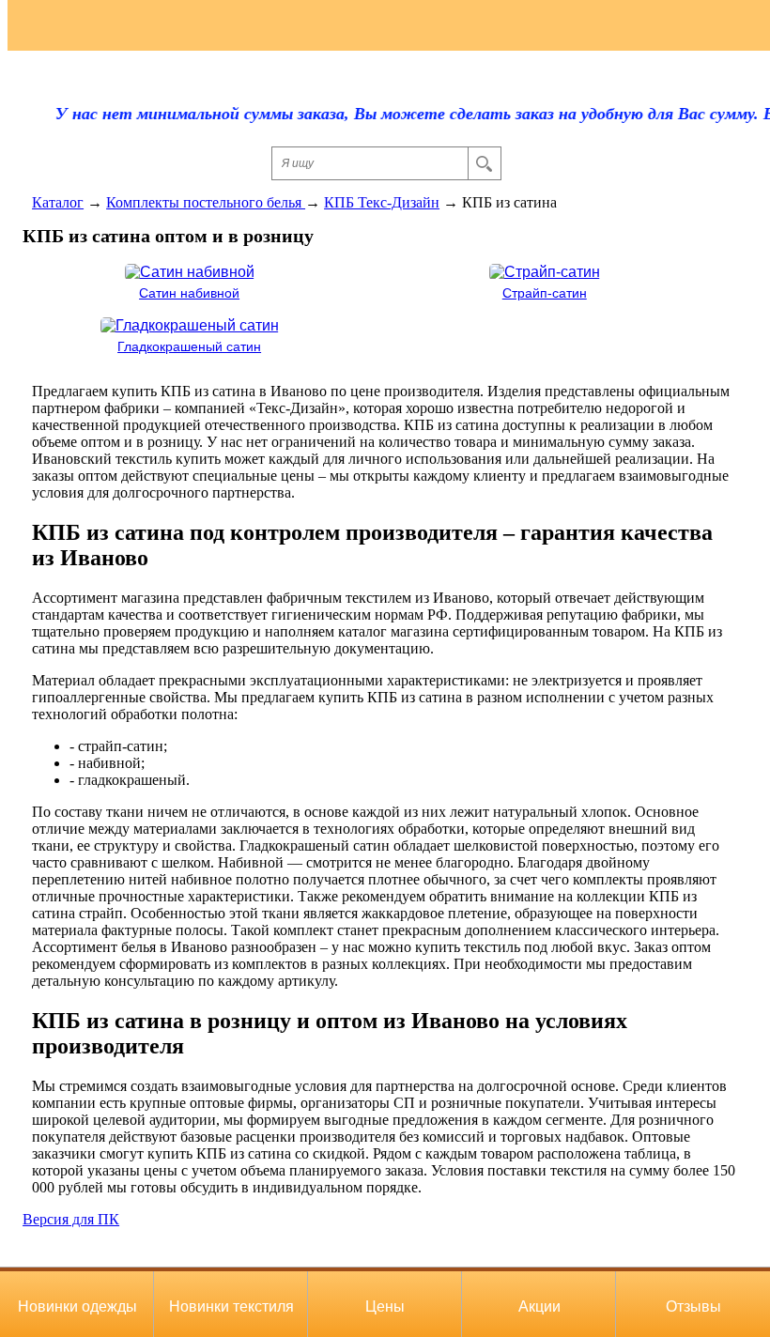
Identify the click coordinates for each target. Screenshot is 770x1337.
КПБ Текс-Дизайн (381, 202)
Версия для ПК (71, 1219)
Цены (385, 1306)
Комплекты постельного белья (205, 202)
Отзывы (693, 1306)
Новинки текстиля (231, 1306)
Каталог (58, 202)
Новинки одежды (77, 1306)
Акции (539, 1306)
